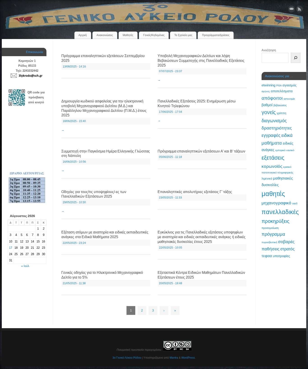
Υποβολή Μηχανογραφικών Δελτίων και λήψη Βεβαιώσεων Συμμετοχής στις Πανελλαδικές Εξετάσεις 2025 (201, 60)
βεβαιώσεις (280, 105)
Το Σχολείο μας (183, 35)
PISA (279, 85)
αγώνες (266, 91)
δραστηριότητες (277, 128)
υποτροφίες (281, 256)
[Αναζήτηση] (295, 58)
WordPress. (188, 357)
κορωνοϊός (272, 166)
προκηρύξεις (276, 221)
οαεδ (294, 203)
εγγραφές (271, 135)
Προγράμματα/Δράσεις (216, 35)
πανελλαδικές (280, 211)
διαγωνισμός (274, 120)
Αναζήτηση (269, 50)
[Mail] (291, 10)
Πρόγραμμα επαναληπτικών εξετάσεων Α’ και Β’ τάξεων (201, 151)
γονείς (269, 112)
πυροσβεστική (269, 242)
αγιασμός (290, 85)
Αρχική (82, 35)
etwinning (268, 85)
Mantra (174, 357)
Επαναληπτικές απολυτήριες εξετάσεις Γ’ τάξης (195, 192)
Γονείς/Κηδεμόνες (154, 35)
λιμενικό (267, 178)
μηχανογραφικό (276, 203)
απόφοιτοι (272, 98)
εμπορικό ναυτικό (284, 150)
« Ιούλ (25, 266)
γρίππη (281, 113)
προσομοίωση (270, 228)
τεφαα (267, 256)
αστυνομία (289, 98)
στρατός (287, 249)
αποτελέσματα (282, 91)
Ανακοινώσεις (105, 35)
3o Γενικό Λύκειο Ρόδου (127, 357)
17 (10, 247)
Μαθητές (128, 35)
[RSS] (299, 10)
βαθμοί (267, 105)
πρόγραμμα (273, 234)
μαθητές (273, 193)
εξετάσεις (273, 158)
